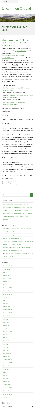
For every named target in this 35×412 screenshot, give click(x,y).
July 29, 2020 (13, 182)
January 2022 (6, 275)
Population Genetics (20, 51)
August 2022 (6, 269)
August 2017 (6, 369)
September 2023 (7, 266)
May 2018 (5, 344)
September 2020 (7, 294)
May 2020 (5, 303)
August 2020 (6, 297)
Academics (7, 184)
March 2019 (6, 322)
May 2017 (5, 375)
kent (5, 182)
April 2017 (6, 378)
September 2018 (7, 331)
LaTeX (14, 60)
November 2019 (7, 309)
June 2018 (6, 341)
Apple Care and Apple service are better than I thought (17, 213)
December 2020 (7, 288)
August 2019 (6, 316)
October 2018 (6, 328)
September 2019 (7, 313)
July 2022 (5, 272)
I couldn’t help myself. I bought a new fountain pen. (16, 210)
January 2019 (6, 325)
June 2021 (6, 281)
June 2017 (6, 372)
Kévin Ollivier (6, 247)
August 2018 (6, 334)
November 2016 (7, 388)
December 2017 (7, 359)
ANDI (15, 65)
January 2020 (6, 306)
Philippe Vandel (7, 241)
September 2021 (7, 278)
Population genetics (15, 184)
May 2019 (5, 319)
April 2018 (6, 347)
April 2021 (6, 284)
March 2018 (6, 350)
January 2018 (6, 356)
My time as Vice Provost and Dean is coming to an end (17, 207)
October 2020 (6, 291)
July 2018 (5, 338)
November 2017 (7, 363)
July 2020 (5, 300)
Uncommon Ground (16, 8)
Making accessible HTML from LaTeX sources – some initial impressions (16, 43)
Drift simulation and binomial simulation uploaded (16, 204)
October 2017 (6, 366)
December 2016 (7, 384)
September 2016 (7, 394)
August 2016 (6, 397)
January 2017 (6, 381)
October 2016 (6, 391)
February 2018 (7, 353)
